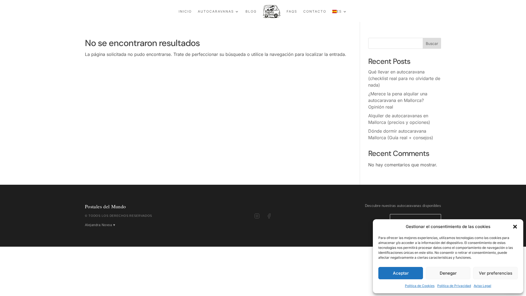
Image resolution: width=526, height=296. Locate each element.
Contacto (314, 11)
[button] (515, 226)
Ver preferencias (495, 273)
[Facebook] (269, 216)
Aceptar (401, 273)
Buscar (432, 43)
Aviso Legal (482, 286)
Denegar (448, 273)
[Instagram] (257, 216)
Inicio (185, 11)
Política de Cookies (419, 286)
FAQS (292, 11)
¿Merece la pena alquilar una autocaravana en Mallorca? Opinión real (397, 100)
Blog (251, 11)
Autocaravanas (216, 11)
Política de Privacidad (454, 286)
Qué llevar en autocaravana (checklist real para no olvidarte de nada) (404, 78)
